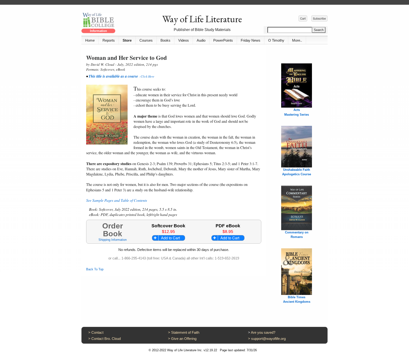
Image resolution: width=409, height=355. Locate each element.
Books (165, 40)
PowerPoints (223, 40)
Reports (108, 40)
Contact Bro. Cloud (106, 339)
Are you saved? (263, 332)
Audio (201, 40)
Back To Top (94, 269)
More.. (297, 40)
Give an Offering (183, 339)
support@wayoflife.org (268, 339)
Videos (183, 40)
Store (127, 40)
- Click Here (146, 76)
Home (90, 40)
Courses (146, 40)
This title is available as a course (114, 76)
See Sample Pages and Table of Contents (116, 200)
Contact (97, 332)
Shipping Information (112, 239)
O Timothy (276, 40)
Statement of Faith (185, 332)
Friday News (250, 40)
